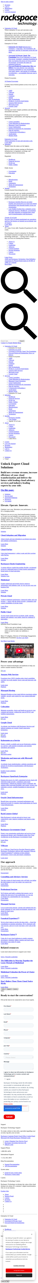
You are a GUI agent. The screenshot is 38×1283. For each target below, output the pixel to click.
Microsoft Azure (14, 104)
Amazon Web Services (16, 103)
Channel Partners (14, 248)
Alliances (11, 247)
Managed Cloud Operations (17, 125)
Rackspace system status (12, 1174)
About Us (12, 241)
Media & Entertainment (16, 185)
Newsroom (12, 254)
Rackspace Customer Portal (9, 1136)
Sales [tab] (3, 989)
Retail (10, 181)
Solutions (7, 457)
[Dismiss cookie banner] (31, 1234)
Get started (8, 501)
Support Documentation (12, 1164)
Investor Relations (14, 250)
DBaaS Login (9, 1144)
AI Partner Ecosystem (11, 81)
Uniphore (11, 96)
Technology (12, 186)
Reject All (19, 1275)
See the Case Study (22, 637)
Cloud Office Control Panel (26, 1136)
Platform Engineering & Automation (20, 128)
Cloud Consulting (14, 121)
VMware (11, 92)
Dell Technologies (14, 99)
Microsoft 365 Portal (7, 1138)
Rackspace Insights (23, 204)
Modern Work (13, 135)
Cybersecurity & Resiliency (17, 132)
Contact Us (4, 343)
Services (7, 108)
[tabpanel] (19, 1057)
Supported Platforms (11, 497)
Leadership (12, 245)
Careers (11, 252)
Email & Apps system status (13, 1173)
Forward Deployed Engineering (14, 1223)
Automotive (12, 183)
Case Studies (22, 211)
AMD (10, 90)
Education (12, 173)
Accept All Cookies (19, 1270)
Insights (7, 188)
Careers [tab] (15, 989)
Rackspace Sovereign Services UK (15, 1143)
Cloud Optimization (15, 127)
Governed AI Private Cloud (13, 1221)
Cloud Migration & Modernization (19, 123)
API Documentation (11, 1166)
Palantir (11, 94)
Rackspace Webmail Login (22, 1138)
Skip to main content (7, 1)
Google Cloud (13, 106)
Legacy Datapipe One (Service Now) (16, 1141)
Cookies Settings (19, 1266)
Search (22, 341)
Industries (8, 144)
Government (12, 171)
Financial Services (14, 161)
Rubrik (11, 97)
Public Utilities (13, 164)
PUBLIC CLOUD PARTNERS (19, 101)
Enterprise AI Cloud (11, 28)
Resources (8, 499)
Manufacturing (13, 179)
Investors (7, 1199)
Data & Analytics (14, 130)
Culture (11, 243)
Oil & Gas (12, 163)
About (7, 226)
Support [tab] (9, 989)
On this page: (7, 490)
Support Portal (9, 1196)
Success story (9, 496)
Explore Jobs (5, 1191)
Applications (12, 134)
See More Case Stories (8, 641)
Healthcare (12, 159)
